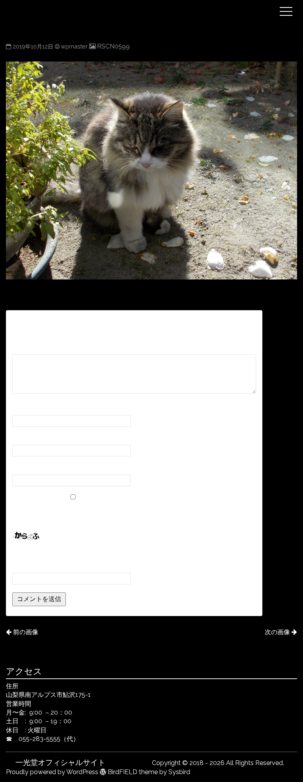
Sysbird (179, 772)
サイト (21, 467)
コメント (27, 346)
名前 (21, 407)
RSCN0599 (113, 46)
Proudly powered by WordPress (52, 772)
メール (24, 437)
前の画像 (25, 632)
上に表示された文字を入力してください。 (72, 555)
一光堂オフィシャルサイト (145, 5)
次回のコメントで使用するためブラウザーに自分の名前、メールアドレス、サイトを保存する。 (132, 513)
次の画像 (277, 632)
